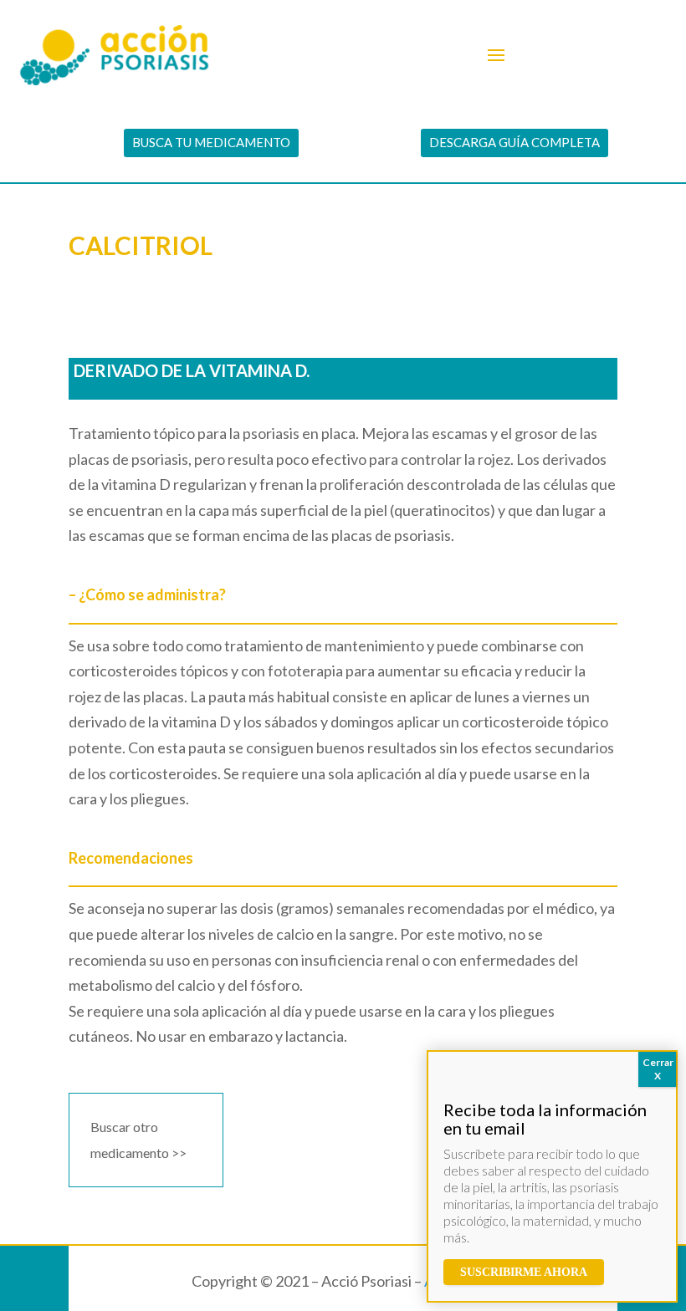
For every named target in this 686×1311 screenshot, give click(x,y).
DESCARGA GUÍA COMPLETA (514, 142)
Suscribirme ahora (523, 1272)
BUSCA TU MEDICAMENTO (211, 142)
